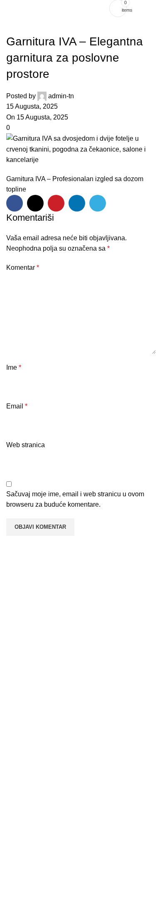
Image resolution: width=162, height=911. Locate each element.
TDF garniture (27, 727)
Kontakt (19, 813)
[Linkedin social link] (77, 203)
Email (16, 406)
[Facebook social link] (14, 203)
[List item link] (81, 898)
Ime (13, 367)
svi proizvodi (25, 756)
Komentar (22, 267)
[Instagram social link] (86, 875)
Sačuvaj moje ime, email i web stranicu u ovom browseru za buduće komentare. (75, 499)
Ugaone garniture (32, 713)
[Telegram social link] (97, 203)
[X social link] (35, 203)
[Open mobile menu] (147, 8)
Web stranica (25, 444)
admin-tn (61, 96)
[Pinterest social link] (56, 203)
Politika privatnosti (32, 827)
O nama (19, 799)
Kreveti (18, 742)
